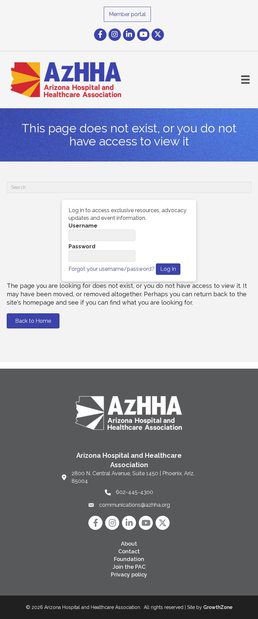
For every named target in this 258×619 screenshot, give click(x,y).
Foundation (129, 559)
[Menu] (245, 79)
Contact (129, 551)
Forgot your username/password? (112, 269)
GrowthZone (217, 607)
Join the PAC (129, 567)
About (129, 544)
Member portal (127, 14)
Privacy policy (129, 574)
